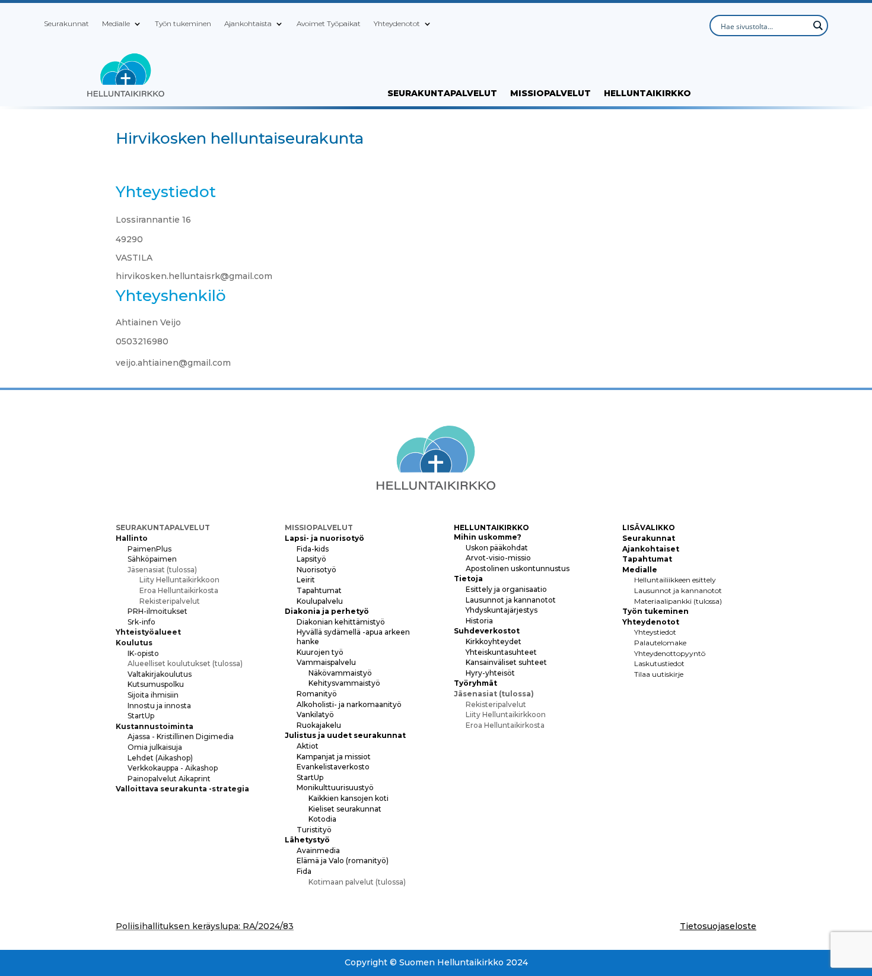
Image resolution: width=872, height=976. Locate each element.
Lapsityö (311, 558)
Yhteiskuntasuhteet (501, 652)
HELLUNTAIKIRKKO (647, 94)
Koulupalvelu (320, 601)
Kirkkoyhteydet (493, 641)
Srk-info (141, 621)
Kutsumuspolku (156, 684)
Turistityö (314, 829)
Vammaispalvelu (326, 662)
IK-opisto (143, 653)
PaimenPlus (149, 548)
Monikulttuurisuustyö (335, 787)
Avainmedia (318, 850)
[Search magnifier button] (817, 25)
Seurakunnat (66, 24)
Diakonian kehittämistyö (341, 621)
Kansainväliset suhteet (506, 662)
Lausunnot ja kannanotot (511, 599)
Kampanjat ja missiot (334, 756)
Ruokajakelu (319, 725)
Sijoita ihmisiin (153, 694)
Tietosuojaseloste (718, 926)
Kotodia (322, 819)
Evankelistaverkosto (333, 766)
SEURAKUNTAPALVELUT (442, 94)
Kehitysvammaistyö (344, 683)
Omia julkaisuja (155, 747)
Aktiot (308, 745)
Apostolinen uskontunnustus (517, 568)
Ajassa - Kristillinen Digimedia (181, 736)
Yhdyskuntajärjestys (501, 610)
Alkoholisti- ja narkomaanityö (349, 704)
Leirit (306, 579)
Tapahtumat (319, 590)
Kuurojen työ (320, 652)
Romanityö (317, 693)
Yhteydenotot (397, 24)
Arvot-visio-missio (498, 557)
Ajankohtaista (248, 24)
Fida (304, 871)
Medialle (116, 24)
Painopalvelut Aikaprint (169, 778)
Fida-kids (313, 548)
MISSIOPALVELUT (550, 94)
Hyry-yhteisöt (490, 672)
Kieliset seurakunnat (344, 808)
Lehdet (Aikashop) (160, 757)
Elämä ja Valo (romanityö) (343, 860)
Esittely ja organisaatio (506, 589)
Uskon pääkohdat (497, 547)
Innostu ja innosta (159, 705)
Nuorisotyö (316, 569)
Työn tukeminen (183, 24)
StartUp (141, 715)
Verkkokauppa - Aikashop (173, 767)
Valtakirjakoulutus (160, 674)
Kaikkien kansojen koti (348, 798)
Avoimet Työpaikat (329, 24)
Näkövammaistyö (340, 672)
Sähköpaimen (152, 558)
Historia (479, 620)
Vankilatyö (315, 714)
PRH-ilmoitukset (157, 611)
